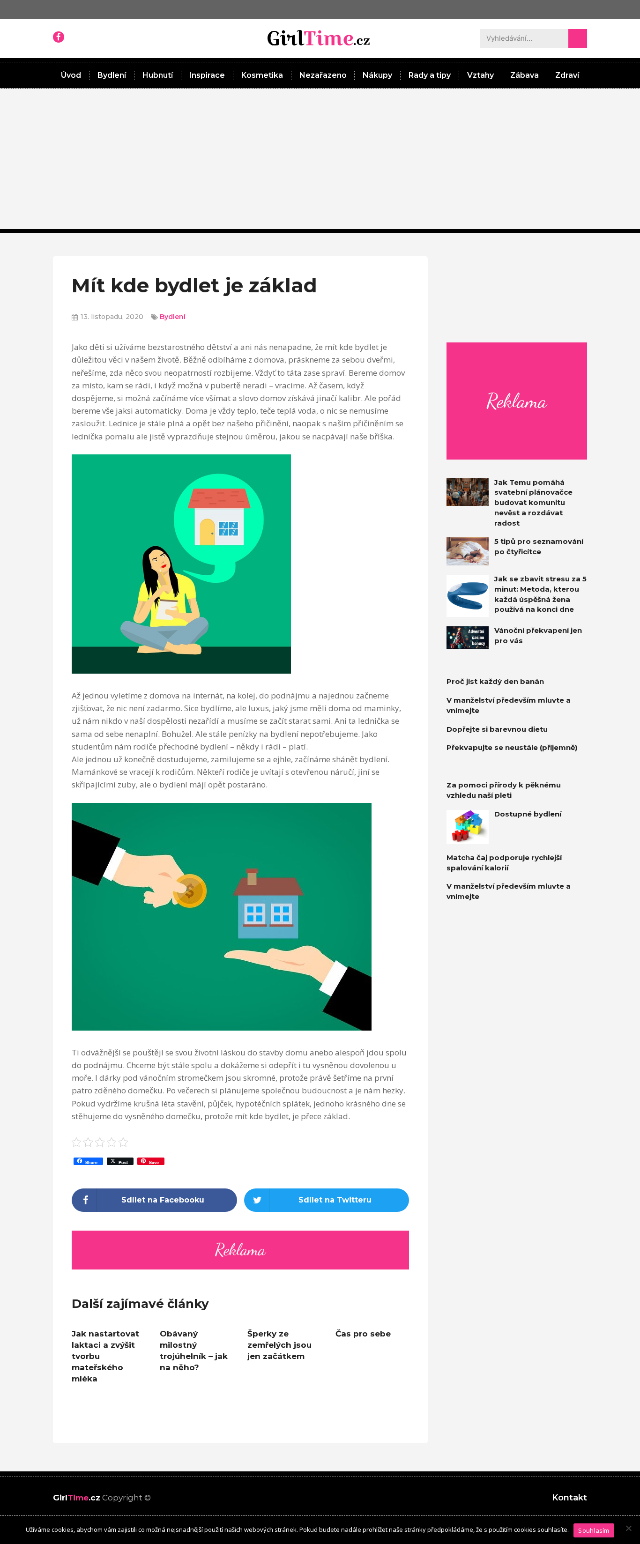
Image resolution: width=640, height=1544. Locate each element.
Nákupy (377, 75)
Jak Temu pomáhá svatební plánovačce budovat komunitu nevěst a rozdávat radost (533, 502)
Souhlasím (593, 1530)
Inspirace (207, 75)
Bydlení (111, 75)
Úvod (71, 75)
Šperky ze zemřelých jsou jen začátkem (279, 1345)
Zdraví (567, 75)
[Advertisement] (320, 158)
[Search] (577, 38)
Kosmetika (262, 75)
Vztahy (480, 75)
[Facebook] (58, 37)
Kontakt (569, 1497)
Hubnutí (157, 75)
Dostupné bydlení (527, 813)
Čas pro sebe (363, 1333)
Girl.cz (76, 1497)
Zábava (524, 75)
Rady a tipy (430, 75)
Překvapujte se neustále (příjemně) (512, 747)
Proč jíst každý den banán (495, 681)
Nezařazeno (323, 75)
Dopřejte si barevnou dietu (497, 729)
